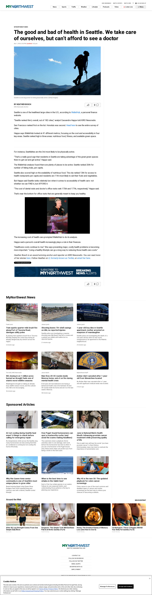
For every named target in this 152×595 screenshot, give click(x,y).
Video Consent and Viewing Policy (32, 591)
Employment (76, 569)
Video (117, 7)
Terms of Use (43, 589)
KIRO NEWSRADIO (106, 3)
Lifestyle (95, 7)
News (55, 7)
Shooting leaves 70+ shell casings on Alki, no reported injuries (56, 329)
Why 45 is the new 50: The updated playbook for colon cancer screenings (92, 481)
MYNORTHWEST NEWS (21, 27)
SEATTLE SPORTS (117, 3)
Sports (64, 7)
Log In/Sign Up (141, 3)
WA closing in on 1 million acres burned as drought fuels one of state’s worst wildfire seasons (20, 378)
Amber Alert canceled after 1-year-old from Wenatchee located (92, 377)
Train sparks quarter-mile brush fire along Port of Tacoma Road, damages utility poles (21, 330)
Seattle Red (127, 3)
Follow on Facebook (76, 558)
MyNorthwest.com (74, 575)
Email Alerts (76, 564)
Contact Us (76, 555)
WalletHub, (76, 112)
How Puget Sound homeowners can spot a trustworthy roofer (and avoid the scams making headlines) (57, 435)
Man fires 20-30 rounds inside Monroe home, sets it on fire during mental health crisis (56, 378)
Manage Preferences (107, 586)
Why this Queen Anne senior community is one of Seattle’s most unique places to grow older (21, 481)
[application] (57, 215)
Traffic (74, 7)
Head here (70, 125)
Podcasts (106, 7)
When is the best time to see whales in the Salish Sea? (54, 480)
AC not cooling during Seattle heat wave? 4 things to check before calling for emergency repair (21, 435)
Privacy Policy (53, 589)
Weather (84, 7)
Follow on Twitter (76, 561)
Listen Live (129, 7)
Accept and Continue (125, 586)
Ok (149, 578)
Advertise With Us (76, 566)
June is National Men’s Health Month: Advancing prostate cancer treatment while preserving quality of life (92, 436)
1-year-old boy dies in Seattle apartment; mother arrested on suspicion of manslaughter (90, 330)
